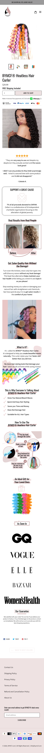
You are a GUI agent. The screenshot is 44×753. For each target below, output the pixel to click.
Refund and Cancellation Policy (16, 691)
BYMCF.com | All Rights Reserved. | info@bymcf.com (25, 746)
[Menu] (40, 11)
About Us (8, 697)
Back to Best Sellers (24, 650)
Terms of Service (11, 685)
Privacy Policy (9, 679)
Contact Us (8, 667)
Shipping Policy (10, 673)
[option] (11, 67)
